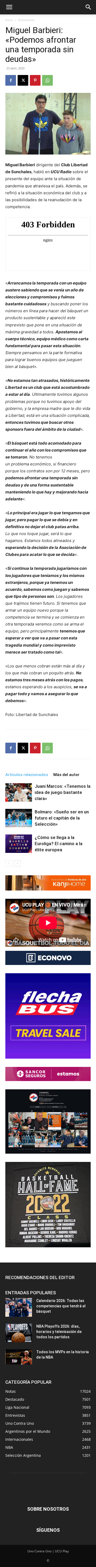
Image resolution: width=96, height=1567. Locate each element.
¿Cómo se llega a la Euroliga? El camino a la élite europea (58, 843)
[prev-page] (8, 863)
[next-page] (17, 863)
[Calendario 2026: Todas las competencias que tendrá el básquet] (18, 1307)
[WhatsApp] (47, 80)
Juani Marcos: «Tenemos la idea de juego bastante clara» (62, 792)
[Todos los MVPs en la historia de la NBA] (18, 1356)
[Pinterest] (35, 80)
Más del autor (66, 774)
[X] (23, 80)
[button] (9, 7)
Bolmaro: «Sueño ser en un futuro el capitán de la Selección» (62, 818)
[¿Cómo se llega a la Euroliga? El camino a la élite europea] (18, 843)
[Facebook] (10, 80)
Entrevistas (26, 20)
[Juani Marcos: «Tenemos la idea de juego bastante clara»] (18, 792)
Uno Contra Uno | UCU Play (48, 1551)
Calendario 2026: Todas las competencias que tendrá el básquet (61, 1306)
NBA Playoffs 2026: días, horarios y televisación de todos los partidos (59, 1331)
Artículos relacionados (26, 774)
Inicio (9, 20)
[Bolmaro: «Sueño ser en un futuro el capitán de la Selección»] (18, 818)
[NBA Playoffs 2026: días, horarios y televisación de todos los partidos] (18, 1333)
